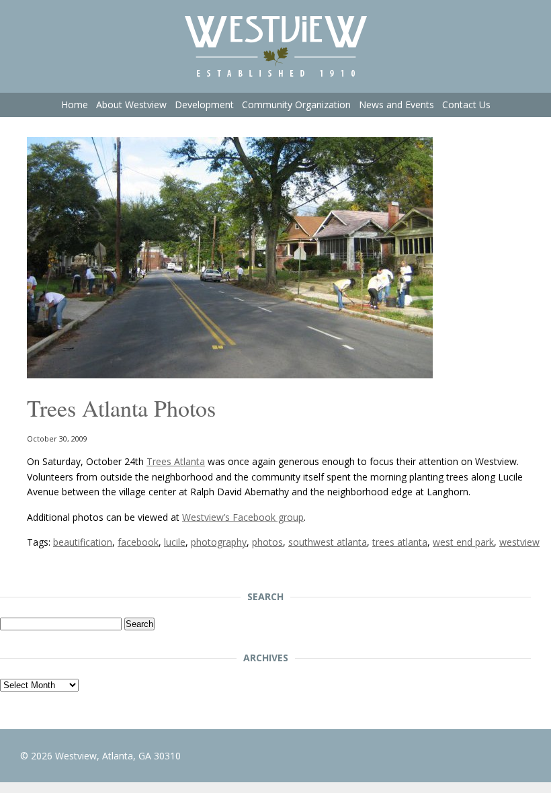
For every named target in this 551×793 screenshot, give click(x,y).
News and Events (396, 104)
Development (204, 104)
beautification (82, 542)
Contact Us (466, 104)
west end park (463, 542)
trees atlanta (399, 542)
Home (74, 104)
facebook (138, 542)
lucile (174, 542)
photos (267, 542)
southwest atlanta (327, 542)
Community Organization (296, 104)
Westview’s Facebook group (243, 517)
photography (219, 542)
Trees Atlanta (175, 461)
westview (519, 542)
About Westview (131, 104)
